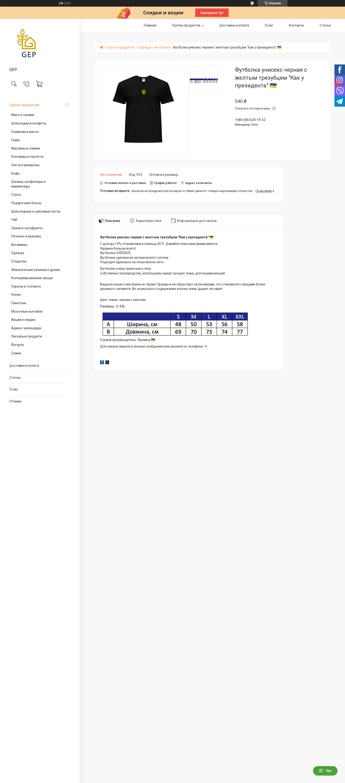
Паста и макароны (25, 165)
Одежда (17, 253)
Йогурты (17, 345)
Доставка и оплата (24, 365)
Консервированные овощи (32, 278)
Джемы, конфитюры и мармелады (28, 184)
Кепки (16, 294)
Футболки (161, 47)
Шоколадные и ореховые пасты (35, 211)
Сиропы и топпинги (26, 286)
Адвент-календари (26, 328)
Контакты (296, 25)
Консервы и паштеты (27, 156)
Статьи (14, 377)
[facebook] (102, 363)
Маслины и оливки (25, 148)
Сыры (15, 140)
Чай (14, 219)
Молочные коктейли (26, 311)
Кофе (15, 173)
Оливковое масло (25, 132)
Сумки (16, 353)
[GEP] (39, 43)
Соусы (16, 194)
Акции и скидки (23, 320)
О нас (13, 389)
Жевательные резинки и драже (35, 270)
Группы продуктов (24, 105)
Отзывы (15, 401)
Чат (329, 771)
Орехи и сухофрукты (27, 228)
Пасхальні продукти (26, 336)
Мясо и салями (22, 115)
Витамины (19, 245)
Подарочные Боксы (26, 203)
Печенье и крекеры (26, 236)
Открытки (18, 261)
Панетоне (18, 303)
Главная (150, 25)
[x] (107, 363)
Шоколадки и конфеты (28, 123)
